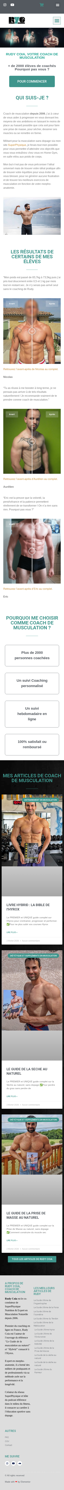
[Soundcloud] (19, 1463)
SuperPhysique (17, 145)
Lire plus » (12, 932)
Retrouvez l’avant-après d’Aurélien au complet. (30, 479)
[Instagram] (5, 5)
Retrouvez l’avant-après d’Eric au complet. (28, 589)
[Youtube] (12, 5)
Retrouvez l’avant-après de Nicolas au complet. (30, 369)
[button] (57, 5)
